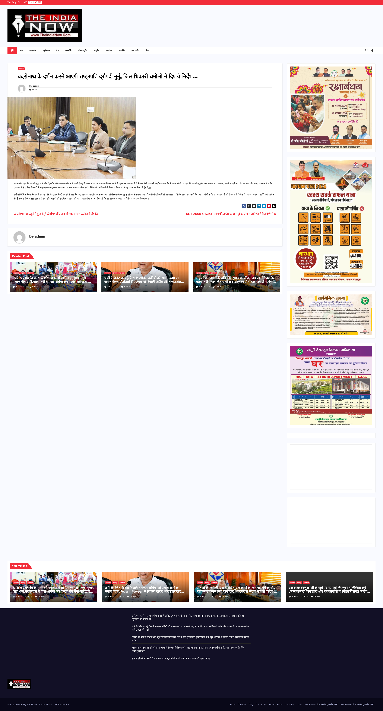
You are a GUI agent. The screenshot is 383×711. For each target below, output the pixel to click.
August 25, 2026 (116, 597)
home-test (290, 705)
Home (232, 705)
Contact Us (261, 705)
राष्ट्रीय (96, 50)
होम (21, 50)
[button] (366, 50)
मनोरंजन (109, 50)
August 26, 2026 (24, 597)
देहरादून (23, 273)
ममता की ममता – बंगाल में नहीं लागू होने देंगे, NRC (321, 705)
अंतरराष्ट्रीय (82, 50)
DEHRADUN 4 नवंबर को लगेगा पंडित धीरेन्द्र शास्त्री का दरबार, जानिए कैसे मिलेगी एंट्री (230, 214)
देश (57, 50)
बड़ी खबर (46, 50)
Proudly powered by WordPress (22, 705)
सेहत (147, 50)
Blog (251, 705)
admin (36, 86)
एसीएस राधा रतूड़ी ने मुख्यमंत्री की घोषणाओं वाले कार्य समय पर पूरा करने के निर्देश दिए (57, 214)
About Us (242, 705)
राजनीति (68, 50)
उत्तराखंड (32, 50)
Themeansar (63, 705)
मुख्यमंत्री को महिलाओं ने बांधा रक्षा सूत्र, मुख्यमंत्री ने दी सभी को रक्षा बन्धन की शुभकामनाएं (171, 658)
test (300, 705)
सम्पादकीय (135, 50)
